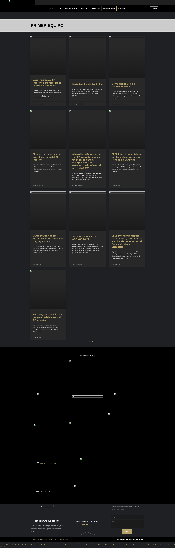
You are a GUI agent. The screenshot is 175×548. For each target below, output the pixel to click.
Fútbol (52, 8)
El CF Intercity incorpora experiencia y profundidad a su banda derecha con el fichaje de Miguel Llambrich (127, 241)
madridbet (50, 544)
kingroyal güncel (24, 544)
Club (59, 8)
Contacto (121, 8)
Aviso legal (119, 539)
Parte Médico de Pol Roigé (87, 84)
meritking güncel (105, 544)
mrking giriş (6, 544)
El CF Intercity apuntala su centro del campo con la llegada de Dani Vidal (127, 157)
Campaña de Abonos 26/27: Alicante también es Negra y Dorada (48, 238)
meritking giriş (97, 544)
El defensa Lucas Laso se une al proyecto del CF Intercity (47, 157)
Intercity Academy (109, 8)
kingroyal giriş (17, 544)
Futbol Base (96, 8)
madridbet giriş (56, 544)
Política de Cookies (128, 539)
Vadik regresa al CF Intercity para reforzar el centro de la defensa (47, 83)
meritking (92, 544)
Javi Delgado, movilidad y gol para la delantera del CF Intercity (47, 317)
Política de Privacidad (138, 539)
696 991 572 (87, 524)
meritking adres (113, 544)
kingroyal (11, 544)
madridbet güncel (64, 544)
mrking (1, 544)
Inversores (84, 8)
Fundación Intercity (71, 8)
